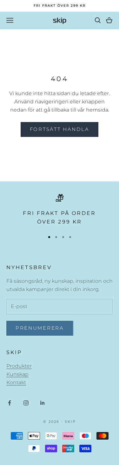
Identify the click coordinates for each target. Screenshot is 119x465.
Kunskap (17, 374)
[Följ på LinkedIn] (42, 403)
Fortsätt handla (59, 129)
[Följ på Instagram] (26, 403)
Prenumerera (40, 328)
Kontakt (16, 382)
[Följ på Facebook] (9, 403)
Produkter (19, 366)
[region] (59, 210)
